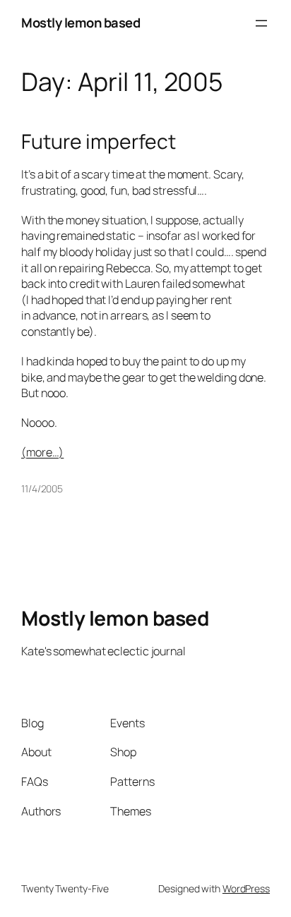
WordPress (246, 888)
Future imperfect (98, 141)
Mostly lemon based (80, 22)
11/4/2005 (42, 488)
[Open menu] (261, 23)
